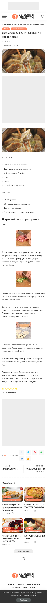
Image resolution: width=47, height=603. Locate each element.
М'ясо (6, 29)
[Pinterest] (34, 452)
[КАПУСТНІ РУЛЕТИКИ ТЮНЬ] (34, 525)
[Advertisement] (23, 6)
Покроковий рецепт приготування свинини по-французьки (12, 507)
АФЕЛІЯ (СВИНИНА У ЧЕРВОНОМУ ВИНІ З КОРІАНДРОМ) (11, 538)
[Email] (28, 458)
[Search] (42, 16)
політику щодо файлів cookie (25, 595)
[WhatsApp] (41, 452)
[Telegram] (21, 458)
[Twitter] (28, 452)
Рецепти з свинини (19, 29)
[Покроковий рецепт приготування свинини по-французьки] (12, 494)
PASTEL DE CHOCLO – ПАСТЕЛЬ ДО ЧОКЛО (34, 505)
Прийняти (23, 600)
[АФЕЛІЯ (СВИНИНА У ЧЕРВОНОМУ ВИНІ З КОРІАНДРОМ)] (12, 525)
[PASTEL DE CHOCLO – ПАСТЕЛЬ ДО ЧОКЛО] (34, 494)
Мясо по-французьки (12, 500)
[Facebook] (21, 452)
